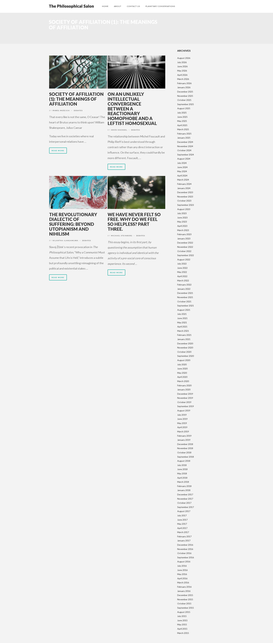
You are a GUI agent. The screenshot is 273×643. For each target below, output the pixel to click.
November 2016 (185, 549)
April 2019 (182, 427)
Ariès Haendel (119, 130)
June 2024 (182, 167)
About (117, 6)
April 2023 (182, 226)
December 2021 (185, 293)
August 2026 (183, 58)
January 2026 (183, 87)
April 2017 (182, 528)
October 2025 (184, 100)
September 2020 (185, 356)
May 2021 (182, 322)
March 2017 (183, 532)
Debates (78, 110)
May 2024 (182, 171)
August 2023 (183, 209)
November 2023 (185, 196)
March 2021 (183, 330)
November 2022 (185, 247)
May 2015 (182, 624)
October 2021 (184, 301)
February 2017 (184, 536)
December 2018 (185, 444)
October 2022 (184, 251)
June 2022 (182, 268)
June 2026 (182, 66)
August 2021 (183, 309)
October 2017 (184, 502)
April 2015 (182, 628)
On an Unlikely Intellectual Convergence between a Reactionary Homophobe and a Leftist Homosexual (132, 108)
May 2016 (182, 574)
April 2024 (182, 175)
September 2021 (185, 305)
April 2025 (182, 125)
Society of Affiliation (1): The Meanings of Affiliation (76, 99)
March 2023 (183, 230)
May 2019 (182, 423)
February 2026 (184, 83)
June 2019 (182, 419)
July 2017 (182, 515)
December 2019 (185, 393)
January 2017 (183, 540)
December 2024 (185, 142)
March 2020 (183, 381)
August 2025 (183, 108)
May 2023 (182, 221)
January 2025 (183, 137)
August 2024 (183, 158)
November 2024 (185, 146)
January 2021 (183, 339)
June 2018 (182, 469)
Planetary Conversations (160, 6)
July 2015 (182, 616)
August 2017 (183, 511)
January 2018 (183, 490)
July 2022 (182, 263)
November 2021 (185, 297)
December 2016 (185, 544)
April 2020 (182, 377)
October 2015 (184, 603)
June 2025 (182, 117)
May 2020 (182, 372)
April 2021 (182, 326)
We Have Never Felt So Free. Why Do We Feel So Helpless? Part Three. (134, 222)
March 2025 (183, 129)
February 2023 (184, 234)
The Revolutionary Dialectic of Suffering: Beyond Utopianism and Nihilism (73, 224)
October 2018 (184, 452)
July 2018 (182, 465)
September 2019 (185, 406)
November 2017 (185, 498)
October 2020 (184, 351)
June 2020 (182, 368)
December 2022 (185, 242)
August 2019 (183, 410)
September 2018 (185, 456)
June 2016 (182, 570)
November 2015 (185, 599)
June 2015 (182, 620)
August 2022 (183, 259)
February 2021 (184, 335)
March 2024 (183, 179)
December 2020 (185, 343)
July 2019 (182, 414)
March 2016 (183, 582)
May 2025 (182, 121)
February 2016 (184, 586)
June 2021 (182, 318)
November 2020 (185, 347)
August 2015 (183, 612)
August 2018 (183, 460)
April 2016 (182, 578)
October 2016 (184, 553)
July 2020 (182, 364)
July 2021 (182, 314)
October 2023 (184, 200)
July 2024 (182, 163)
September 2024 (185, 154)
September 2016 (185, 557)
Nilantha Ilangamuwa (65, 240)
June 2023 (182, 217)
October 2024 (184, 150)
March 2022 (183, 280)
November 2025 (185, 96)
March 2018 (183, 481)
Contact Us (133, 6)
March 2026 (183, 79)
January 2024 (183, 188)
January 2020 (183, 389)
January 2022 (183, 288)
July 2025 (182, 112)
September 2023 (185, 205)
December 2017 (185, 494)
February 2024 (184, 184)
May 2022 (182, 272)
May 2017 (182, 523)
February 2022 (184, 284)
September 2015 (185, 607)
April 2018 (182, 477)
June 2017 (182, 519)
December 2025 (185, 91)
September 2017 (185, 507)
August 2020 (183, 360)
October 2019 (184, 402)
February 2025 (184, 133)
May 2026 (182, 70)
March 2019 (183, 431)
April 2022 (182, 276)
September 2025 (185, 104)
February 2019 (184, 435)
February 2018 (184, 486)
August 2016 (183, 561)
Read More (58, 150)
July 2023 (182, 213)
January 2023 (183, 238)
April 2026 (182, 75)
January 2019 (183, 440)
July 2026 (182, 62)
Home (105, 6)
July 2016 (182, 565)
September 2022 (185, 255)
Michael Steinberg (121, 236)
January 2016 (183, 591)
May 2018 (182, 473)
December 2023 (185, 192)
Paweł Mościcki (61, 110)
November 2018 (185, 448)
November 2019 (185, 398)
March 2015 (183, 633)
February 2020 (184, 385)
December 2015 (185, 595)
